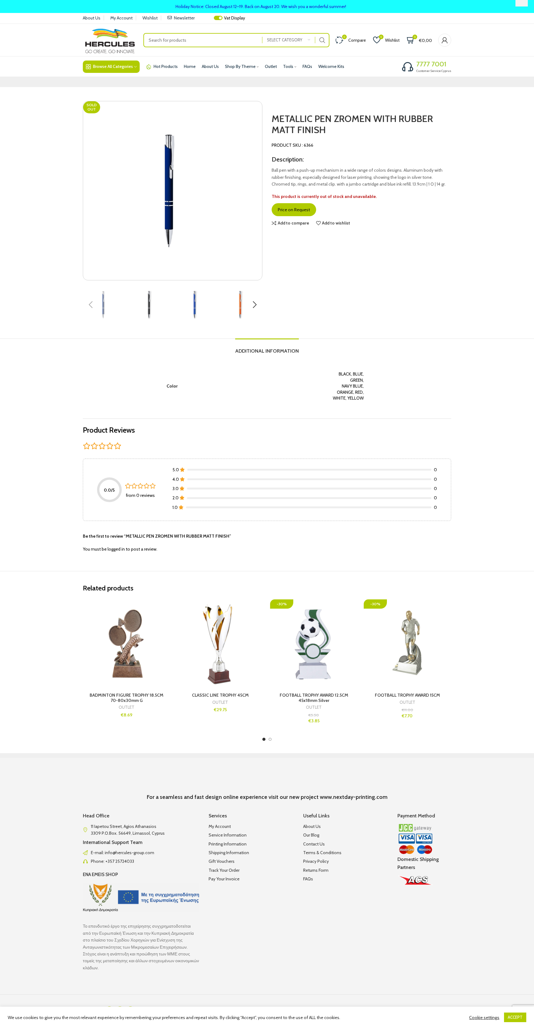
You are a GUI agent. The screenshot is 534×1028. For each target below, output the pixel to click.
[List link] (141, 852)
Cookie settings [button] (484, 1017)
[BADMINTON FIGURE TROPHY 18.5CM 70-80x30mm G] (126, 643)
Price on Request (294, 209)
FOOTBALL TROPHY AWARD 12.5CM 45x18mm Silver (314, 697)
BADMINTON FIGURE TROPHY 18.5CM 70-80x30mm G (126, 697)
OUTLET (126, 707)
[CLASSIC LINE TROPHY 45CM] (220, 643)
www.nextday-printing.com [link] (354, 797)
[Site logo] (110, 39)
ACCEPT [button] (515, 1017)
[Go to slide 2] (270, 739)
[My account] (444, 40)
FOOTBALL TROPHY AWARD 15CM (407, 695)
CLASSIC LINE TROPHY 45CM (220, 695)
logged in (116, 549)
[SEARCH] (322, 40)
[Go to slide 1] (263, 739)
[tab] (267, 347)
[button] (90, 305)
